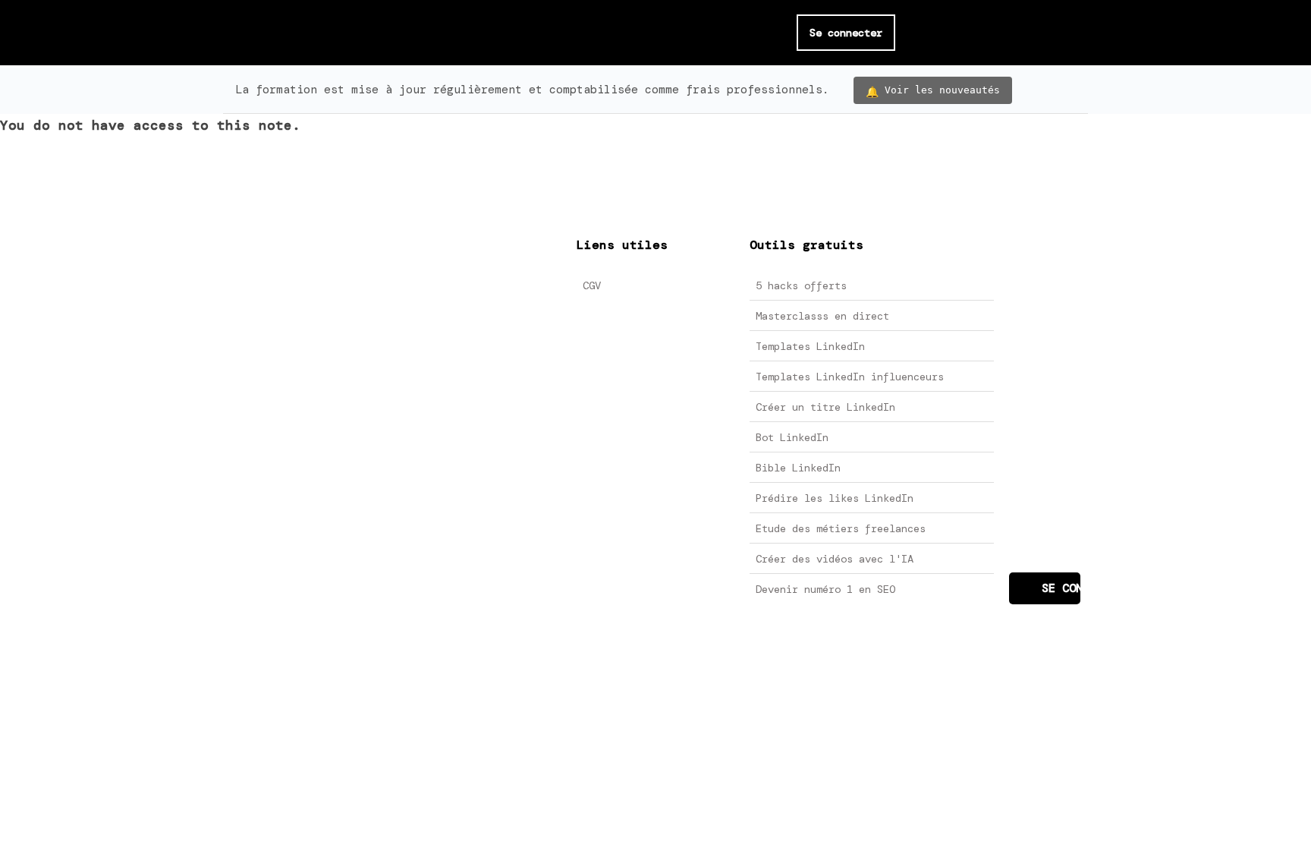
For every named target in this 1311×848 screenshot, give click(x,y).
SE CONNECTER (1061, 588)
